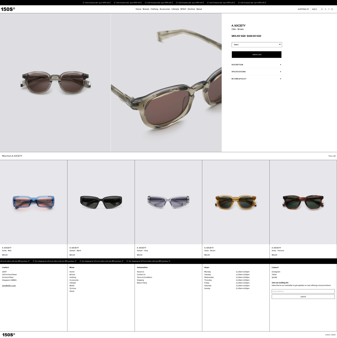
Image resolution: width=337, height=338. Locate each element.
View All (332, 156)
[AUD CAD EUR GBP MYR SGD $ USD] (316, 9)
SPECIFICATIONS (239, 72)
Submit (303, 297)
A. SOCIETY (238, 25)
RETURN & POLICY (239, 79)
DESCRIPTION (237, 65)
